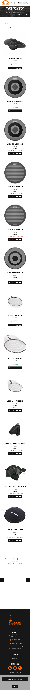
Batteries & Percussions (19, 12)
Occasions (14, 658)
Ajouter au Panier (16, 68)
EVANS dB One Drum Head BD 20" (15, 101)
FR (24, 3)
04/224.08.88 (13, 636)
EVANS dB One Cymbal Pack (15, 58)
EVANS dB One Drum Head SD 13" (15, 187)
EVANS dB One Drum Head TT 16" (15, 273)
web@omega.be (16, 639)
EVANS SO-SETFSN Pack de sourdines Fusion (15, 487)
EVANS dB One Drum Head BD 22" (15, 144)
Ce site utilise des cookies (14, 679)
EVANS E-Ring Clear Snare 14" (15, 315)
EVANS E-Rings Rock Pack (15, 358)
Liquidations (15, 656)
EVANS (15, 63)
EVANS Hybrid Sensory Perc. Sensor (15, 444)
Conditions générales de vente (15, 672)
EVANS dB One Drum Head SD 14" (15, 230)
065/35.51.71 (14, 635)
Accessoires (12, 14)
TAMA (15, 534)
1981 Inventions (15, 580)
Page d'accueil (8, 12)
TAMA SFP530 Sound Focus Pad (15, 530)
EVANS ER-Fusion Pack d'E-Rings (15, 401)
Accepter (15, 686)
